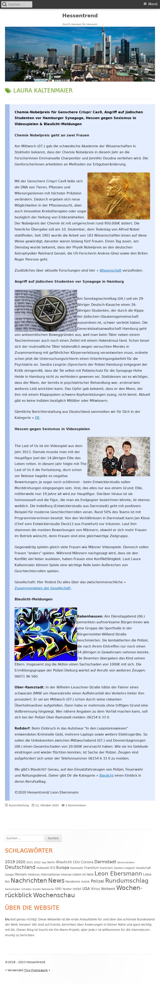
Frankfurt (91, 867)
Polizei (97, 881)
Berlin (51, 862)
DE (37, 418)
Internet (66, 874)
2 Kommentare (76, 805)
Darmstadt (105, 861)
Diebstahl (42, 867)
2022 (37, 862)
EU (52, 868)
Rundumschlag (127, 880)
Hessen (21, 874)
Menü (153, 4)
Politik (85, 881)
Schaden (26, 889)
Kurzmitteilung (19, 805)
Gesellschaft (143, 868)
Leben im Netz (83, 874)
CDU (76, 862)
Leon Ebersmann (118, 873)
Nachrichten (29, 880)
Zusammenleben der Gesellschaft (43, 588)
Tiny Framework (36, 970)
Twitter (67, 889)
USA (86, 888)
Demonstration (126, 862)
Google (9, 874)
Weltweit (108, 889)
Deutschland (20, 867)
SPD (58, 889)
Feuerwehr (76, 868)
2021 (29, 862)
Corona (87, 862)
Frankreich (106, 868)
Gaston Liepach (124, 867)
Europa (62, 868)
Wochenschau (54, 895)
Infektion (34, 874)
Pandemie (73, 881)
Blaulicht (106, 775)
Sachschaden (12, 889)
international (50, 874)
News (56, 880)
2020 (20, 862)
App (44, 862)
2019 (10, 861)
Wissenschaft (110, 270)
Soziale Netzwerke (43, 889)
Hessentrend (80, 16)
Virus (95, 889)
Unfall (77, 889)
